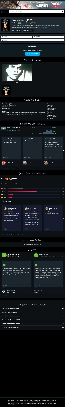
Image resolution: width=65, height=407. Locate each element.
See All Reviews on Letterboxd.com (10, 168)
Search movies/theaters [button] (16, 11)
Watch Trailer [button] (15, 30)
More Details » (44, 27)
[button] (16, 36)
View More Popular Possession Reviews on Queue (14, 235)
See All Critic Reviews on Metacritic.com (11, 296)
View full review (6, 285)
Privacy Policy (11, 404)
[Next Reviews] (63, 151)
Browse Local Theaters (32, 53)
